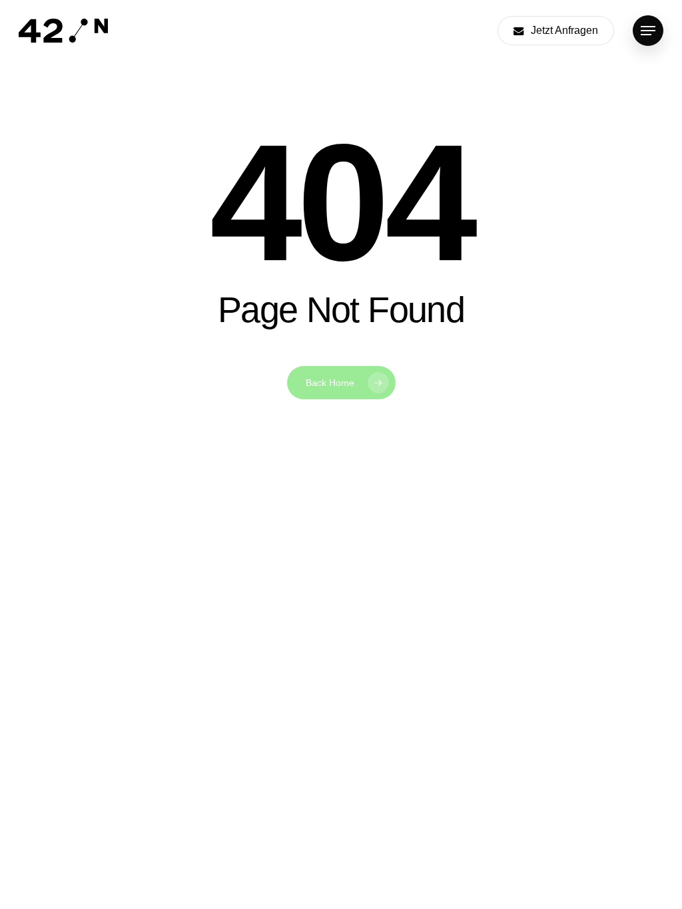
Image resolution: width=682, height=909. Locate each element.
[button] (648, 31)
